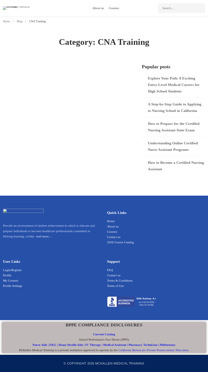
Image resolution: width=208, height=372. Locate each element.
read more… (44, 236)
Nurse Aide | (40, 344)
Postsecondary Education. (153, 350)
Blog (19, 21)
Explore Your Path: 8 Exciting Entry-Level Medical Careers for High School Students (173, 84)
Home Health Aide (71, 344)
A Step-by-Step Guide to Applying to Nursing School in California (66, 83)
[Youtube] (11, 245)
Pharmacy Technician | (144, 344)
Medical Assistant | (116, 344)
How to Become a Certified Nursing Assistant (176, 166)
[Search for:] (181, 8)
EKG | (53, 344)
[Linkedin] (4, 245)
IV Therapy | (94, 344)
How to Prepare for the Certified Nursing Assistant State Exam (64, 114)
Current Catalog (104, 334)
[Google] (18, 245)
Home (6, 21)
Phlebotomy (168, 344)
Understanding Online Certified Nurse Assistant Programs (173, 146)
